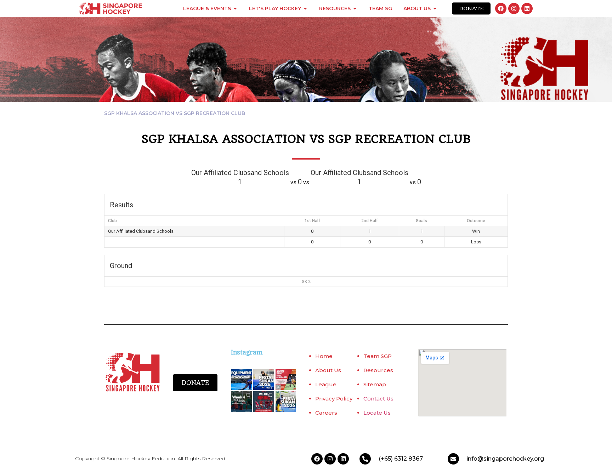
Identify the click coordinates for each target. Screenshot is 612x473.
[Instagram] (514, 8)
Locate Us (377, 412)
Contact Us (378, 398)
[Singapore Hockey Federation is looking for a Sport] (263, 401)
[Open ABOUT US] (434, 8)
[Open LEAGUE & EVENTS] (235, 8)
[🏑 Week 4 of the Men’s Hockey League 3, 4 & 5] (241, 401)
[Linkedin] (527, 8)
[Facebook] (500, 8)
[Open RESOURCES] (354, 8)
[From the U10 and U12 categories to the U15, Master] (286, 401)
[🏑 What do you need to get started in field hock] (241, 379)
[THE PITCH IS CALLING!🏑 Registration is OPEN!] (286, 379)
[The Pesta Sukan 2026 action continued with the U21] (263, 379)
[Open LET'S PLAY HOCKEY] (305, 8)
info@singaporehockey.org (505, 458)
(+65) (386, 458)
